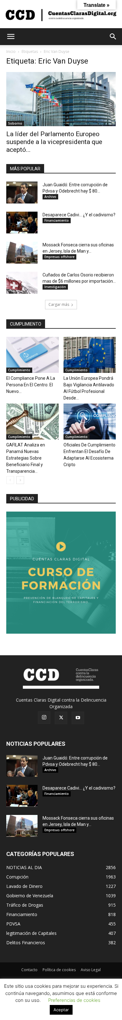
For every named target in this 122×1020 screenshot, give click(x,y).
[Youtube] (78, 718)
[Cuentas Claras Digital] (61, 15)
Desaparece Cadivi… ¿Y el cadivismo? (79, 214)
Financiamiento (56, 220)
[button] (11, 36)
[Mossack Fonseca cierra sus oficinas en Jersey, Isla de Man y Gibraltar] (22, 253)
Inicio (11, 51)
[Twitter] (61, 718)
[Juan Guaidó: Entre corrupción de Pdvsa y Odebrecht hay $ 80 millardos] (22, 192)
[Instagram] (44, 717)
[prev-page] (10, 480)
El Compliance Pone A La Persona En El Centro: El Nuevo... (30, 385)
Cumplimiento (19, 370)
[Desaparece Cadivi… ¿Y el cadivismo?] (22, 223)
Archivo (50, 196)
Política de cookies (59, 969)
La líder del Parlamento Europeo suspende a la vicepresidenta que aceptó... (54, 141)
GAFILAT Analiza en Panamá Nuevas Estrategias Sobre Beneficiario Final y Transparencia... (25, 458)
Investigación (55, 287)
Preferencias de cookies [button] (74, 1000)
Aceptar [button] (61, 1009)
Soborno (15, 123)
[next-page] (20, 480)
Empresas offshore (59, 257)
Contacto (29, 969)
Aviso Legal (91, 969)
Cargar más (58, 304)
